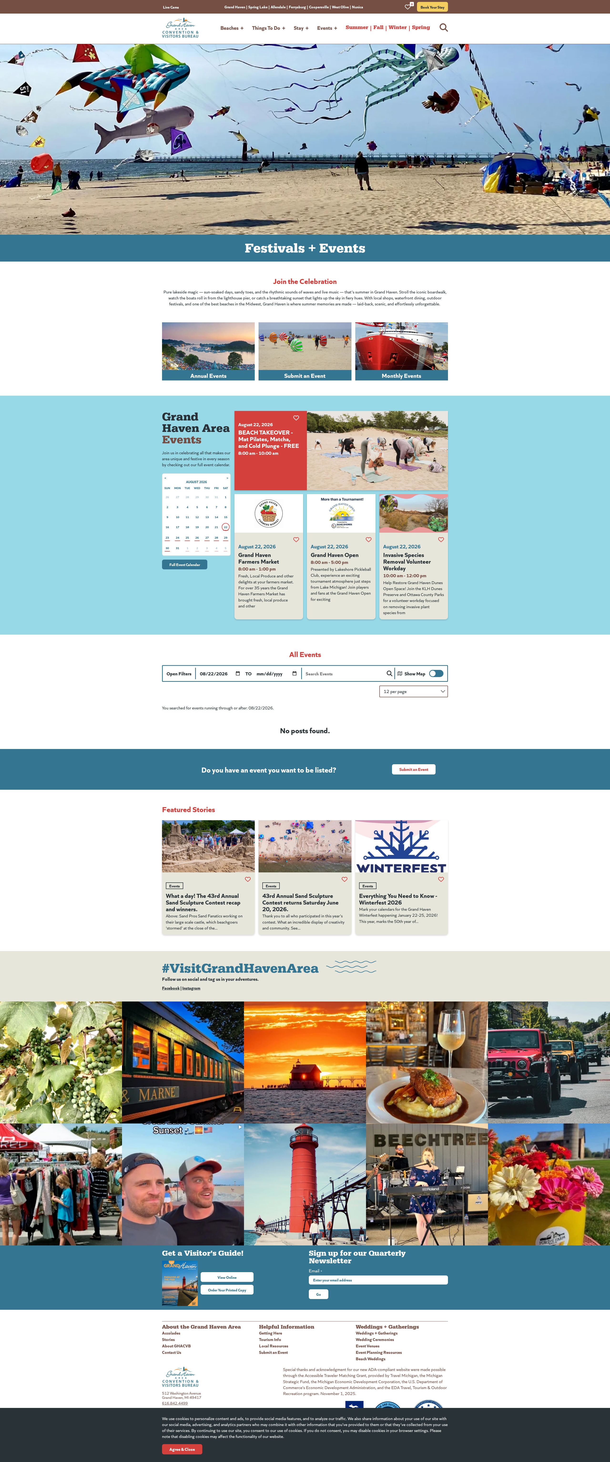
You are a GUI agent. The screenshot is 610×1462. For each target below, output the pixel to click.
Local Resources (273, 1346)
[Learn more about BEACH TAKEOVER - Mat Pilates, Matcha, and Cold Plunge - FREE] (377, 450)
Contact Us (171, 1352)
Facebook (171, 988)
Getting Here (270, 1333)
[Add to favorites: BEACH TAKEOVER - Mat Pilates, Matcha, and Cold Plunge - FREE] (296, 418)
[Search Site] (444, 27)
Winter (398, 27)
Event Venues (368, 1346)
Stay (299, 27)
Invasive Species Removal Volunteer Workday (407, 561)
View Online (236, 1277)
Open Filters (179, 673)
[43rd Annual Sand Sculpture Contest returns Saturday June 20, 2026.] (305, 846)
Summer (357, 27)
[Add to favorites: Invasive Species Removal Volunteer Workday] (441, 539)
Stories (168, 1339)
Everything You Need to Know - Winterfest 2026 (398, 898)
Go (318, 1294)
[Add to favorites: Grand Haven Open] (369, 539)
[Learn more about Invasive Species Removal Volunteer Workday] (413, 513)
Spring (421, 27)
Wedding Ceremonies (375, 1339)
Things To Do (266, 27)
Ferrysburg (297, 6)
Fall (378, 27)
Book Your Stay (432, 7)
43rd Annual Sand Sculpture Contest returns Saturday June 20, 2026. (300, 902)
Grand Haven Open (335, 554)
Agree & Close (182, 1449)
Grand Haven (234, 6)
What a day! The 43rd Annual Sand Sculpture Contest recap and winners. (203, 902)
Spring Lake (258, 6)
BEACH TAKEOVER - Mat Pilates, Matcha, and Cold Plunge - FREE (268, 439)
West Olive (340, 6)
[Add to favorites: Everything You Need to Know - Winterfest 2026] (441, 879)
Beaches (229, 27)
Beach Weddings (371, 1358)
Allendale (278, 6)
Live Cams (171, 7)
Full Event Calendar (184, 564)
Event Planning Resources (379, 1352)
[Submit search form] (389, 673)
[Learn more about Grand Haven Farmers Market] (268, 513)
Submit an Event (413, 769)
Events (324, 27)
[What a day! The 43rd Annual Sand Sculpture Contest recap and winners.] (208, 846)
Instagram (191, 988)
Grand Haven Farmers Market (258, 557)
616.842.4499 (175, 1403)
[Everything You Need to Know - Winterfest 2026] (401, 846)
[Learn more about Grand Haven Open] (341, 513)
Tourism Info (270, 1339)
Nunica (357, 6)
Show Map (415, 673)
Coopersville (319, 6)
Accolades (171, 1333)
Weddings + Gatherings (377, 1333)
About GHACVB (176, 1346)
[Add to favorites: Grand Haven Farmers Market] (296, 539)
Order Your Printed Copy (227, 1289)
